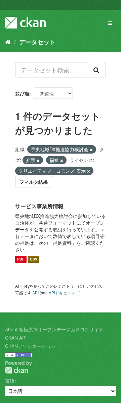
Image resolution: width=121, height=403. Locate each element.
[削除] (91, 149)
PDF (20, 259)
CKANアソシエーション (30, 346)
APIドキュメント (64, 292)
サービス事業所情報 (39, 206)
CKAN (16, 370)
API (35, 292)
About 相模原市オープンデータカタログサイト (54, 329)
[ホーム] (8, 41)
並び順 (22, 93)
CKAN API (16, 337)
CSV (33, 259)
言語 (9, 380)
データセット (37, 42)
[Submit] (97, 69)
